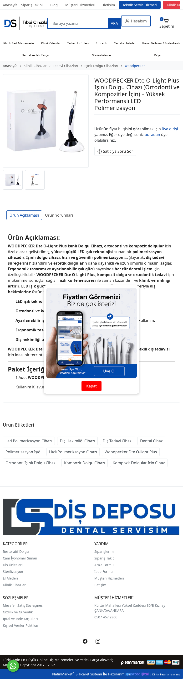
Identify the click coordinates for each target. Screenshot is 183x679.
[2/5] (100, 120)
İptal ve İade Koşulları (20, 618)
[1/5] (97, 120)
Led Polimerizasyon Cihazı (28, 441)
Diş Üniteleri (13, 565)
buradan (152, 134)
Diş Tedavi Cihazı (117, 441)
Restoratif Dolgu (16, 551)
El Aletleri (10, 578)
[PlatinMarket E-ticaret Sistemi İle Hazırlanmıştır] (132, 662)
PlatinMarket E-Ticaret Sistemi (77, 674)
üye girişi (170, 128)
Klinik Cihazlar (14, 585)
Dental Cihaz (151, 441)
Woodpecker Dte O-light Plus (131, 451)
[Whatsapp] (13, 666)
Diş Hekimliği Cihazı (77, 441)
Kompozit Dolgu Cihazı (84, 462)
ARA (114, 23)
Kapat (91, 386)
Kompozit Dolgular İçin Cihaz (139, 462)
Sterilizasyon (13, 571)
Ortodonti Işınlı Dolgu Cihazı (30, 462)
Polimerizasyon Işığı (23, 451)
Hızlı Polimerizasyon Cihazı (73, 451)
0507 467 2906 (105, 617)
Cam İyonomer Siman (20, 558)
